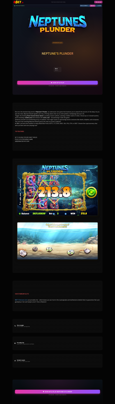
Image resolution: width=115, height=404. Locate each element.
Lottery (64, 2)
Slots (52, 2)
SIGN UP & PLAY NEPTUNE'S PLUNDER (58, 391)
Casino (55, 2)
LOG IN (99, 2)
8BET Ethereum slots (21, 300)
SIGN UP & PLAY (58, 82)
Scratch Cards (59, 2)
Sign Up (92, 5)
